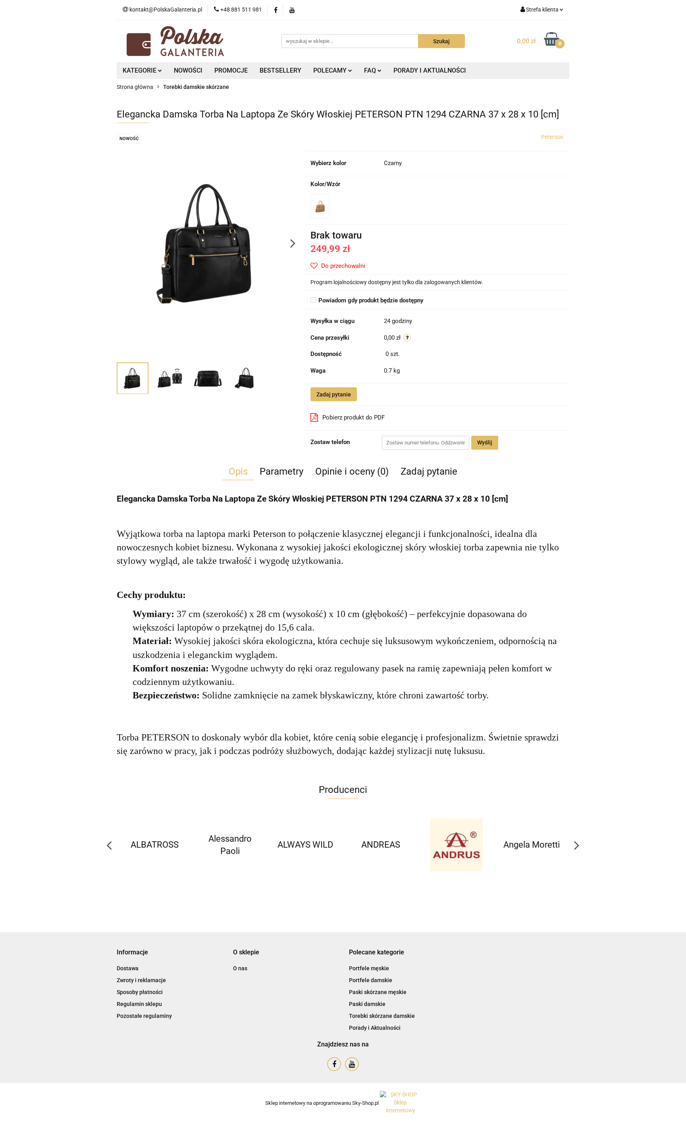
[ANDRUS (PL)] (380, 845)
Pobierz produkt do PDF (353, 417)
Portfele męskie (369, 968)
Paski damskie (367, 1004)
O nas (240, 968)
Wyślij (484, 442)
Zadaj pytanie (333, 394)
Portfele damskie (370, 980)
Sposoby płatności (140, 992)
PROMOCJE (231, 70)
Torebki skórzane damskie (382, 1016)
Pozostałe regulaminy (144, 1016)
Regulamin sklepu (139, 1004)
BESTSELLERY (280, 70)
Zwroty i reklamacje (141, 980)
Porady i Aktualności (375, 1028)
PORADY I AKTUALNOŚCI (429, 70)
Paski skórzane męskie (378, 992)
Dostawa (128, 968)
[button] (132, 952)
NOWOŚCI (188, 70)
